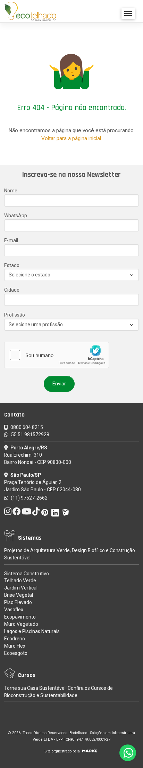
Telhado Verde (20, 580)
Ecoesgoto (15, 653)
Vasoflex (13, 609)
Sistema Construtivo (26, 573)
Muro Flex (14, 646)
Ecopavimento (20, 617)
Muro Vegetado (21, 624)
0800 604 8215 (26, 427)
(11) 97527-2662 (29, 498)
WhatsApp (15, 215)
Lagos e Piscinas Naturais (32, 631)
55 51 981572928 (30, 434)
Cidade (11, 290)
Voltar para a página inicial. (71, 138)
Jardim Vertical (20, 588)
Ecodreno (14, 638)
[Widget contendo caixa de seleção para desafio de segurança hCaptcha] (56, 355)
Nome (10, 190)
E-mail (11, 240)
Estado (11, 265)
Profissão (14, 315)
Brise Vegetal (18, 595)
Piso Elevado (18, 602)
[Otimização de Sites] (90, 751)
